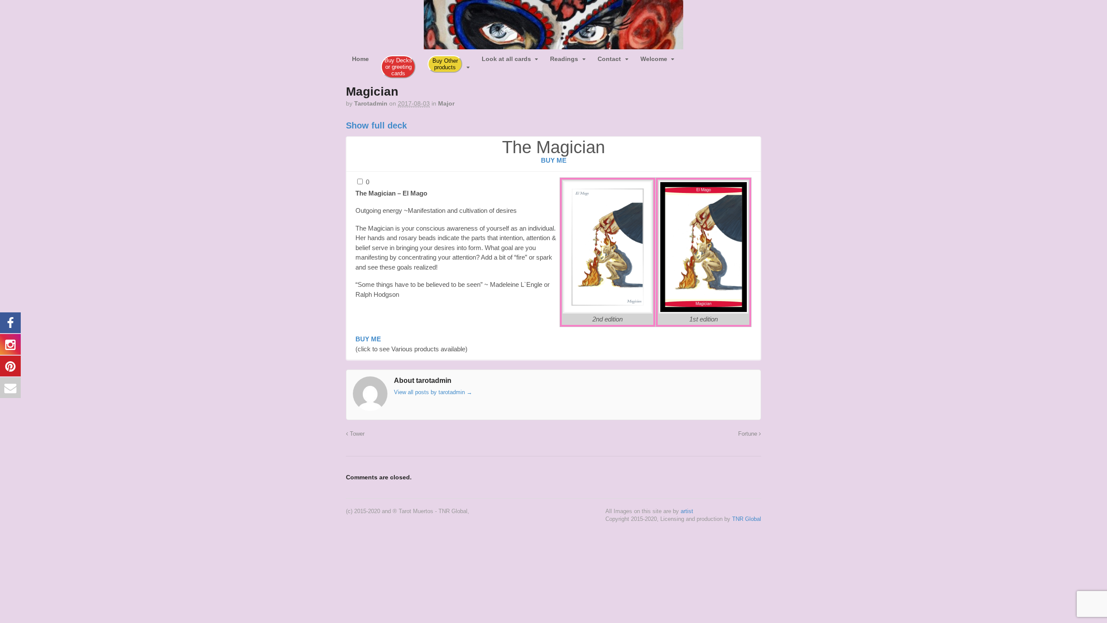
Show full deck (376, 125)
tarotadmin (370, 103)
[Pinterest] (710, 55)
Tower (356, 434)
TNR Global (746, 519)
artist (687, 511)
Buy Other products (445, 64)
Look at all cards (506, 58)
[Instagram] (698, 55)
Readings (564, 58)
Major (446, 103)
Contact (609, 58)
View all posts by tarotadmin (433, 392)
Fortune (748, 434)
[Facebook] (686, 55)
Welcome (653, 58)
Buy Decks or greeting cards (398, 67)
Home (360, 58)
